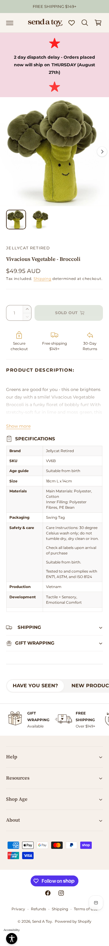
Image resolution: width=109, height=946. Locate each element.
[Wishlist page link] (71, 23)
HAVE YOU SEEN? (35, 685)
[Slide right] (102, 151)
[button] (9, 22)
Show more (18, 426)
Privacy (18, 909)
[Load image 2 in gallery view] (39, 220)
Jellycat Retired (28, 247)
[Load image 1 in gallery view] (16, 220)
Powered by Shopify (73, 921)
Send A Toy (42, 921)
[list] (54, 720)
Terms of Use (85, 909)
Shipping (42, 278)
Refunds (38, 909)
